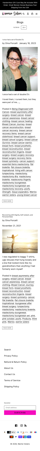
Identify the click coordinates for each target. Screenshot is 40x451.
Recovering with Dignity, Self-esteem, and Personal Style (17, 216)
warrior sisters (9, 195)
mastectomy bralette (25, 309)
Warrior (33, 192)
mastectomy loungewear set (16, 186)
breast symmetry (10, 161)
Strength (6, 192)
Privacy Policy (11, 356)
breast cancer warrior (21, 142)
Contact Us (9, 374)
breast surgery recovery (22, 155)
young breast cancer (27, 195)
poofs (27, 189)
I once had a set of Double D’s (13, 40)
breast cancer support (24, 136)
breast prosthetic (23, 146)
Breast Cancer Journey (13, 124)
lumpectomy (8, 173)
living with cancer (23, 170)
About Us (8, 368)
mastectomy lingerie (21, 179)
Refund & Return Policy (15, 362)
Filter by (16, 27)
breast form (7, 146)
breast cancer (17, 115)
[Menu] (36, 13)
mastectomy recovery (12, 189)
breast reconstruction (12, 149)
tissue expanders (20, 192)
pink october (8, 319)
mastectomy (21, 173)
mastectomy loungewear (14, 182)
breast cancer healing (21, 121)
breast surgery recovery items (16, 158)
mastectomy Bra (10, 176)
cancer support (26, 161)
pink (33, 315)
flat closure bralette (20, 167)
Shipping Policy (11, 386)
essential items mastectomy (15, 164)
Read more (7, 201)
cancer (31, 297)
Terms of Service (12, 380)
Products (26, 319)
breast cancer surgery (12, 139)
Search (7, 349)
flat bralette (7, 300)
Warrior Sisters (24, 444)
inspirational (8, 170)
